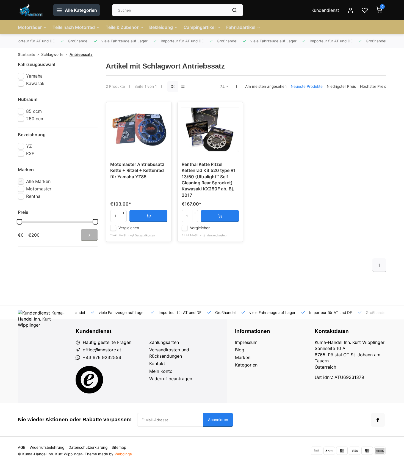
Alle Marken (38, 181)
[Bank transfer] (316, 451)
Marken (242, 357)
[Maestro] (367, 451)
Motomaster (38, 189)
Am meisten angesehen (266, 86)
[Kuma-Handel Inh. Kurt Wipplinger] (31, 10)
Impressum (246, 342)
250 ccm (35, 118)
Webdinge (123, 454)
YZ (29, 146)
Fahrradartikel (240, 27)
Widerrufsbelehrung (47, 447)
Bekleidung (161, 27)
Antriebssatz (81, 54)
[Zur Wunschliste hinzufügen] (163, 110)
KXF (30, 153)
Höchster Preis (373, 86)
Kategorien (246, 365)
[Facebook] (378, 420)
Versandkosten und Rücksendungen (169, 353)
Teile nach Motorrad (73, 27)
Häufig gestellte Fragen (107, 342)
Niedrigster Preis (341, 86)
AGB (22, 447)
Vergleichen (128, 228)
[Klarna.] (380, 451)
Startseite (26, 54)
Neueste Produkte (307, 86)
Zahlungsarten (164, 342)
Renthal (33, 196)
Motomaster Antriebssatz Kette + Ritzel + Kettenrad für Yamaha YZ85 (137, 170)
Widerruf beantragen (170, 378)
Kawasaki (36, 83)
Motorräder (30, 27)
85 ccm (34, 111)
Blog (239, 349)
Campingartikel (199, 27)
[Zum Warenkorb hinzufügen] (148, 216)
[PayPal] (329, 451)
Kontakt (157, 363)
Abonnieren (218, 419)
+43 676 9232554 (102, 357)
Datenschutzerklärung (87, 447)
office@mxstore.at (102, 349)
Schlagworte (52, 54)
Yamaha (34, 76)
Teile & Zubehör (122, 27)
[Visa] (354, 451)
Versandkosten (145, 235)
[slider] (19, 222)
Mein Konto (161, 371)
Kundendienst (325, 10)
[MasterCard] (342, 451)
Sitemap (119, 447)
